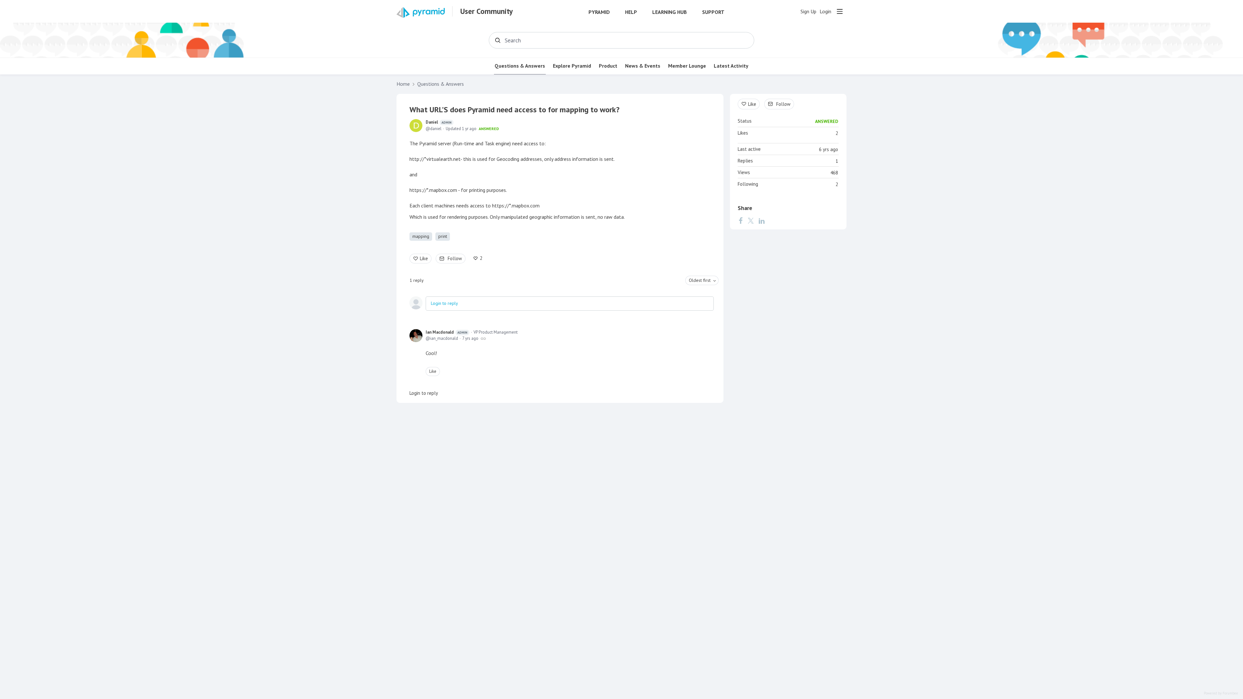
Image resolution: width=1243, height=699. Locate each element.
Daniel (439, 122)
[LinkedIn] (762, 221)
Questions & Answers (520, 66)
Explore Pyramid (572, 66)
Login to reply (444, 303)
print (442, 236)
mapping (420, 236)
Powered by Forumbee (1221, 693)
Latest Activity (731, 66)
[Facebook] (741, 221)
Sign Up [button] (808, 11)
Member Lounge (687, 66)
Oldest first (700, 280)
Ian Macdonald (446, 332)
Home (403, 84)
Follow (455, 258)
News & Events (642, 66)
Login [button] (825, 11)
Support (713, 12)
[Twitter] (751, 221)
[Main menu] (839, 11)
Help (631, 12)
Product (608, 66)
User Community (486, 11)
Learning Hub (669, 12)
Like (424, 258)
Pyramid (599, 12)
